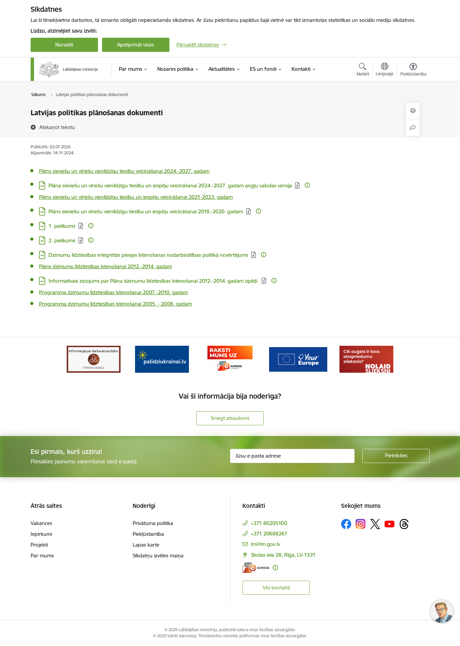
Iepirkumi (41, 534)
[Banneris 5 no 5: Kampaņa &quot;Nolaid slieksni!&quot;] (366, 359)
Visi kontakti (276, 587)
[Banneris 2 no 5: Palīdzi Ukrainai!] (162, 359)
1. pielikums (61, 226)
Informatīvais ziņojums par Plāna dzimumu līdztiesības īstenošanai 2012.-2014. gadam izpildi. (153, 281)
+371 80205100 (269, 523)
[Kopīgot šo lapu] (413, 127)
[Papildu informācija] (307, 185)
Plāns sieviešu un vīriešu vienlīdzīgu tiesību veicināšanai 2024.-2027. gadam (124, 171)
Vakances (41, 523)
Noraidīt (64, 44)
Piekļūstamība (148, 534)
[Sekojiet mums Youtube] (390, 524)
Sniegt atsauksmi (230, 418)
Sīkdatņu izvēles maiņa (158, 555)
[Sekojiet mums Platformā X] (375, 524)
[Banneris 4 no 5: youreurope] (298, 359)
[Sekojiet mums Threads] (404, 524)
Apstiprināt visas (135, 44)
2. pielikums (61, 240)
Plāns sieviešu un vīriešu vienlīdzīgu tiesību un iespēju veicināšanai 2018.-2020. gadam (145, 211)
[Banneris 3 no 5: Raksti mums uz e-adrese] (229, 359)
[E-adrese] (255, 567)
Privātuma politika (153, 523)
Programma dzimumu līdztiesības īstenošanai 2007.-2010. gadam (113, 292)
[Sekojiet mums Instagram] (361, 524)
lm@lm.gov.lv (265, 544)
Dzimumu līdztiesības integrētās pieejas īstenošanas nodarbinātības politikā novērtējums (148, 255)
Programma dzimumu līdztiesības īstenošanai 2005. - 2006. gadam (115, 304)
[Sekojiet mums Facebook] (346, 524)
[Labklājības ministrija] (68, 69)
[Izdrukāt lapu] (413, 110)
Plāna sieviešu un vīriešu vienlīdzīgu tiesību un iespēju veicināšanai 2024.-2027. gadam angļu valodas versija (170, 185)
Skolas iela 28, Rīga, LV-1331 (283, 555)
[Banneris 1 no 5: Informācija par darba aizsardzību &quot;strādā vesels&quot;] (94, 359)
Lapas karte (146, 545)
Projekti (39, 545)
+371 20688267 (269, 533)
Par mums (42, 555)
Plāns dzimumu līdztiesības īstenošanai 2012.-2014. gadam (105, 266)
